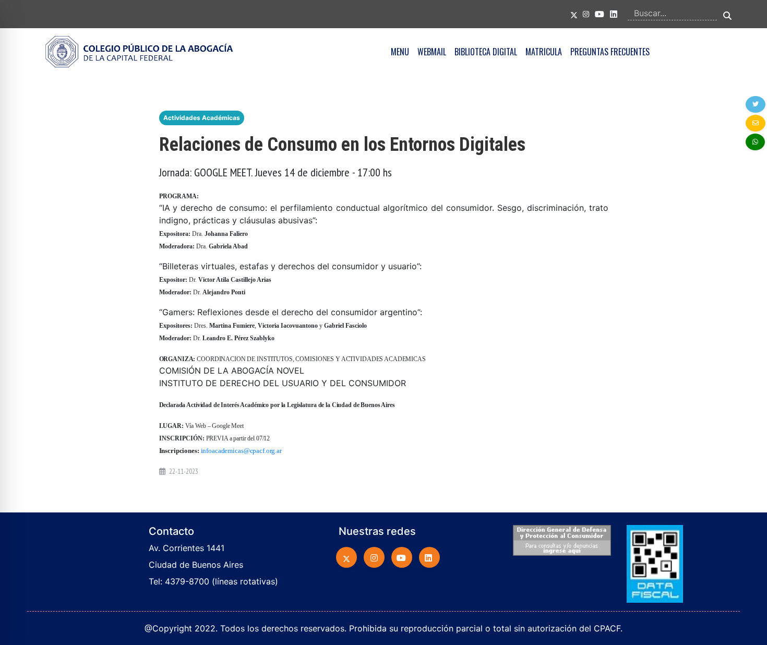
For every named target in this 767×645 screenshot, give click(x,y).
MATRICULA (543, 51)
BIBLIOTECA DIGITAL (485, 51)
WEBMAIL (431, 51)
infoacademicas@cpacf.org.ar (241, 451)
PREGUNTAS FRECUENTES (610, 51)
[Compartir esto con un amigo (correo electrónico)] (755, 123)
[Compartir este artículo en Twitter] (755, 104)
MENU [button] (400, 51)
